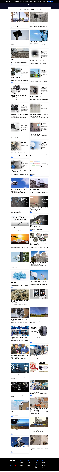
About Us (43, 460)
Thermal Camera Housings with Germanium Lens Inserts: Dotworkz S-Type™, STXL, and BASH (19, 133)
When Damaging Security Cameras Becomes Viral (18, 40)
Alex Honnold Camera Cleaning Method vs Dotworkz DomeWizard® (37, 42)
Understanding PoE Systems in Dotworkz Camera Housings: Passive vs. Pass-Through (38, 300)
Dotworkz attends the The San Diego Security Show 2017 (19, 337)
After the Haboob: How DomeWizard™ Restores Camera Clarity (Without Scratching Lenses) (39, 208)
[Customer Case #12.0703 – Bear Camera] (20, 424)
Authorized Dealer (44, 465)
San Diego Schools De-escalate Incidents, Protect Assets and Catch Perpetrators (19, 411)
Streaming (43, 467)
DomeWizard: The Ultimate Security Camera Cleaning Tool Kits (39, 133)
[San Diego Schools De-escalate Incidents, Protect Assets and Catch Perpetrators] (20, 405)
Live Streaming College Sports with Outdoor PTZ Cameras (19, 319)
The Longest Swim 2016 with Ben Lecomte (36, 355)
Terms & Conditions (44, 464)
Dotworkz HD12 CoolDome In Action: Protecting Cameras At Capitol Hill (19, 59)
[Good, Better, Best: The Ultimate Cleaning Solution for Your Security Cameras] (20, 276)
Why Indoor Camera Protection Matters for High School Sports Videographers (39, 115)
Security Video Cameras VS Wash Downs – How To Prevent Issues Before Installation (19, 171)
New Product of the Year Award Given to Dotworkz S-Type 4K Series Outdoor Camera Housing (19, 356)
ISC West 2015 (32, 391)
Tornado (36, 462)
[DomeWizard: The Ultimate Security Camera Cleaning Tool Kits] (39, 127)
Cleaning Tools (22, 1)
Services (31, 1)
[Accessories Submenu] (29, 1)
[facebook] (10, 465)
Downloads (36, 467)
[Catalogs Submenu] (45, 1)
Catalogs (43, 1)
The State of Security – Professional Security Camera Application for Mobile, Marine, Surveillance (38, 337)
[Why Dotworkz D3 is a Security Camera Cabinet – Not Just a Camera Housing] (20, 90)
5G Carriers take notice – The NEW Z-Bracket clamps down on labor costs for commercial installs (39, 226)
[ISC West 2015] (39, 385)
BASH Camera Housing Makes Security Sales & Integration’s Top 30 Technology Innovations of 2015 (38, 373)
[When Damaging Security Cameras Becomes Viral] (20, 35)
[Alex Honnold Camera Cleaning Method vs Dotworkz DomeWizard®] (39, 35)
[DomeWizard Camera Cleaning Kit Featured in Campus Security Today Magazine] (39, 256)
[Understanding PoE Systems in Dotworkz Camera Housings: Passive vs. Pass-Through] (39, 294)
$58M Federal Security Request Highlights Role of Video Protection (38, 151)
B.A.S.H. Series (21, 465)
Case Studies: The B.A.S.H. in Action (35, 96)
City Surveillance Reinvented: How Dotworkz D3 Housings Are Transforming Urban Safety (19, 263)
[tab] (18, 9)
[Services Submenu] (33, 1)
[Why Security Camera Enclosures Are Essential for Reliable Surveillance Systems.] (20, 221)
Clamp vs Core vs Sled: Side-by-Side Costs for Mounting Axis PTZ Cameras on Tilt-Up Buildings (39, 189)
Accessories (27, 1)
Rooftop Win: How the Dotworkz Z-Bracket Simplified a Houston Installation (38, 60)
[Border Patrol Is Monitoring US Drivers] (20, 71)
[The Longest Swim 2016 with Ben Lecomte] (39, 350)
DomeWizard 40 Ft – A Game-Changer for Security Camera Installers (38, 318)
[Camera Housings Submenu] (18, 1)
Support (35, 1)
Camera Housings (16, 1)
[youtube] (15, 465)
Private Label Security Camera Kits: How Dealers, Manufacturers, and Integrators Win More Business (18, 152)
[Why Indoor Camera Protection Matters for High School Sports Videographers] (39, 108)
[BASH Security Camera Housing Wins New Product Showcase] (20, 387)
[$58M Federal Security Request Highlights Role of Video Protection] (39, 145)
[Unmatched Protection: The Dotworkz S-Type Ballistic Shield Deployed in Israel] (20, 294)
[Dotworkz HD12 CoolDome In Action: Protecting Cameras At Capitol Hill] (20, 53)
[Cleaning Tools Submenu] (24, 1)
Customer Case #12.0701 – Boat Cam (16, 447)
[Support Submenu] (36, 1)
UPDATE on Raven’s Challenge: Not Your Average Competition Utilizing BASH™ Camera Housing (19, 374)
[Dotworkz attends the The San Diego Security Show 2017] (20, 331)
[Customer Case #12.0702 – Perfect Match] (39, 440)
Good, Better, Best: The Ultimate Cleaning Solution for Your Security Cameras (19, 282)
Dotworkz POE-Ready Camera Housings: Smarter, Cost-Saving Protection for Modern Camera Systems (19, 114)
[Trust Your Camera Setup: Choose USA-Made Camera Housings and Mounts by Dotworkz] (39, 275)
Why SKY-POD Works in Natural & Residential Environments (19, 22)
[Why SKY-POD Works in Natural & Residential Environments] (20, 17)
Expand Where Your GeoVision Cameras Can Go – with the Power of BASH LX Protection (38, 244)
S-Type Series (21, 462)
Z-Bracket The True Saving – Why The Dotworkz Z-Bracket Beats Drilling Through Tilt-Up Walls (19, 190)
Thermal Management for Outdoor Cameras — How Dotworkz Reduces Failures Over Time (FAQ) (39, 170)
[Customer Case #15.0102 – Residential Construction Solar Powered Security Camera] (39, 402)
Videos (35, 466)
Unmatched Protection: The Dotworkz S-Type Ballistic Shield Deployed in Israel (19, 301)
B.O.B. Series (21, 464)
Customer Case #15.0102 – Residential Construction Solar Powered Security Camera (38, 409)
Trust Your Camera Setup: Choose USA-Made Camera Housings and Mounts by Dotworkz (38, 281)
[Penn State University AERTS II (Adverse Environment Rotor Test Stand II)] (39, 17)
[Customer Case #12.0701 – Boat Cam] (20, 442)
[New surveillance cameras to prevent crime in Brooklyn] (39, 422)
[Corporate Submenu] (41, 1)
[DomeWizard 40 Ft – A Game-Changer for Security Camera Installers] (39, 312)
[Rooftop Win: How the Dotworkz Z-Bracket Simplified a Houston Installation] (39, 54)
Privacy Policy (43, 462)
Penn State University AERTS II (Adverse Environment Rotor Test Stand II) (38, 23)
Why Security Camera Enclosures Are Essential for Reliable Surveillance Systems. (19, 227)
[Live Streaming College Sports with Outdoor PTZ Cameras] (20, 313)
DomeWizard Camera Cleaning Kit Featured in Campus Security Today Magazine (39, 263)
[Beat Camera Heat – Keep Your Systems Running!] (20, 239)
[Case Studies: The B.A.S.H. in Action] (39, 90)
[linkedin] (11, 465)
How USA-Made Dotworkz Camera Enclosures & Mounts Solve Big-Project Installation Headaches (19, 208)
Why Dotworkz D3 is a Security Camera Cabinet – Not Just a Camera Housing (19, 96)
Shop (20, 460)
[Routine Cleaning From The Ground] (39, 73)
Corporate (39, 1)
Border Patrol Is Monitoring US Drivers (16, 77)
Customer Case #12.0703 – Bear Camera (16, 429)
